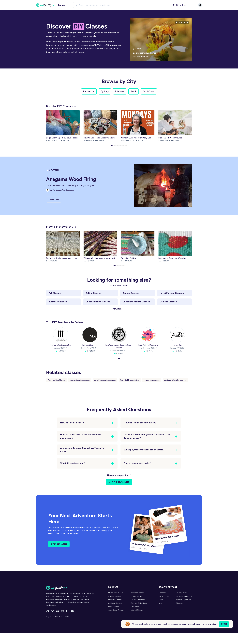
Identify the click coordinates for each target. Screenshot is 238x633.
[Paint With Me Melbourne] (148, 334)
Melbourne (88, 91)
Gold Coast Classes (116, 610)
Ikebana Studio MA (89, 345)
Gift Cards (135, 607)
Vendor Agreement (183, 600)
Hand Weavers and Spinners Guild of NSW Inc (119, 346)
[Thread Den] (177, 334)
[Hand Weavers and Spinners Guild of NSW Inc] (119, 334)
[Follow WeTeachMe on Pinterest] (57, 611)
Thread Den (177, 345)
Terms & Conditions (184, 596)
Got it (224, 624)
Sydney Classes (114, 596)
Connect (162, 593)
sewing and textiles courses (175, 380)
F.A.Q (161, 600)
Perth (133, 91)
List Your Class (164, 596)
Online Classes (136, 596)
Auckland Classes (138, 593)
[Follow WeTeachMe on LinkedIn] (67, 611)
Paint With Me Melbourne (148, 345)
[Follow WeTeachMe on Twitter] (52, 611)
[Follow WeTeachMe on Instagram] (62, 611)
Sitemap (179, 603)
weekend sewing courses (80, 380)
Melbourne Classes (115, 593)
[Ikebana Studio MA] (89, 334)
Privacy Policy (181, 593)
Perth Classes (113, 607)
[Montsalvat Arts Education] (60, 334)
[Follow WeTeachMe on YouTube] (72, 611)
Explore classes (59, 544)
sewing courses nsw (152, 380)
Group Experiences (138, 600)
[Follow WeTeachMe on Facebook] (47, 611)
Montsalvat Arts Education (60, 345)
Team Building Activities (129, 380)
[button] (112, 145)
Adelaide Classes (115, 603)
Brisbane (119, 91)
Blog (160, 603)
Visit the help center (119, 482)
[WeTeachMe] (45, 5)
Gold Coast (149, 91)
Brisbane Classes (115, 600)
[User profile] (200, 5)
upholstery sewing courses (105, 380)
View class (53, 199)
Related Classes (137, 610)
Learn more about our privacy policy (199, 624)
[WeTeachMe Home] (70, 588)
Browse (61, 5)
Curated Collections (139, 603)
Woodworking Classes (56, 380)
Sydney (105, 91)
